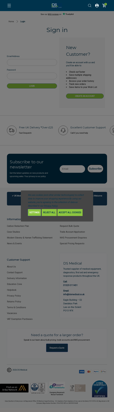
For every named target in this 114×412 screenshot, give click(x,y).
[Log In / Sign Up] (97, 5)
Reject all (49, 212)
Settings (34, 212)
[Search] (89, 5)
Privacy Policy (50, 205)
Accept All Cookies (70, 212)
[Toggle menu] (9, 5)
